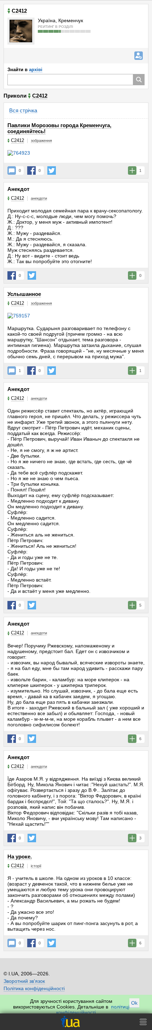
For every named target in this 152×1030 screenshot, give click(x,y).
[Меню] (143, 1022)
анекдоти (39, 198)
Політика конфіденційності (34, 988)
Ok (134, 1003)
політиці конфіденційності (92, 1009)
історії (36, 866)
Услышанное (24, 294)
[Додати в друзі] (138, 55)
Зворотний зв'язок (24, 981)
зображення (41, 140)
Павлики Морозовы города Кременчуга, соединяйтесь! (59, 128)
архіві (35, 69)
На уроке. (19, 857)
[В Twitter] (51, 170)
